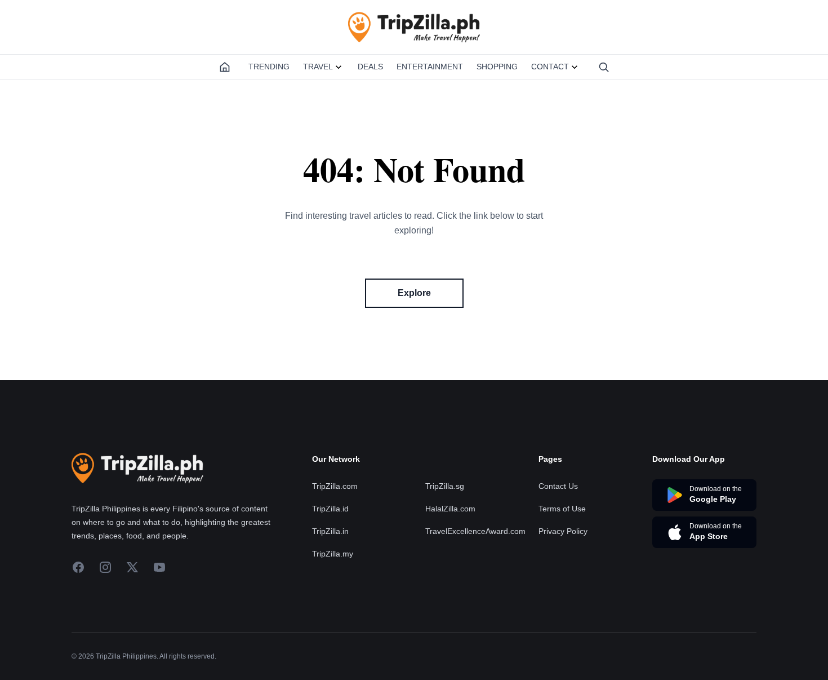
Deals (370, 66)
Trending (269, 66)
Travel (318, 66)
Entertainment (430, 66)
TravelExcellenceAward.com (475, 531)
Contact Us (558, 486)
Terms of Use (562, 508)
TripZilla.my (332, 553)
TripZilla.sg (444, 486)
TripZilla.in (330, 531)
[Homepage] (225, 67)
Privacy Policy (562, 531)
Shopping (497, 66)
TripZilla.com (335, 486)
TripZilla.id (330, 508)
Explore (414, 293)
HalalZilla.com (450, 508)
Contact (550, 66)
